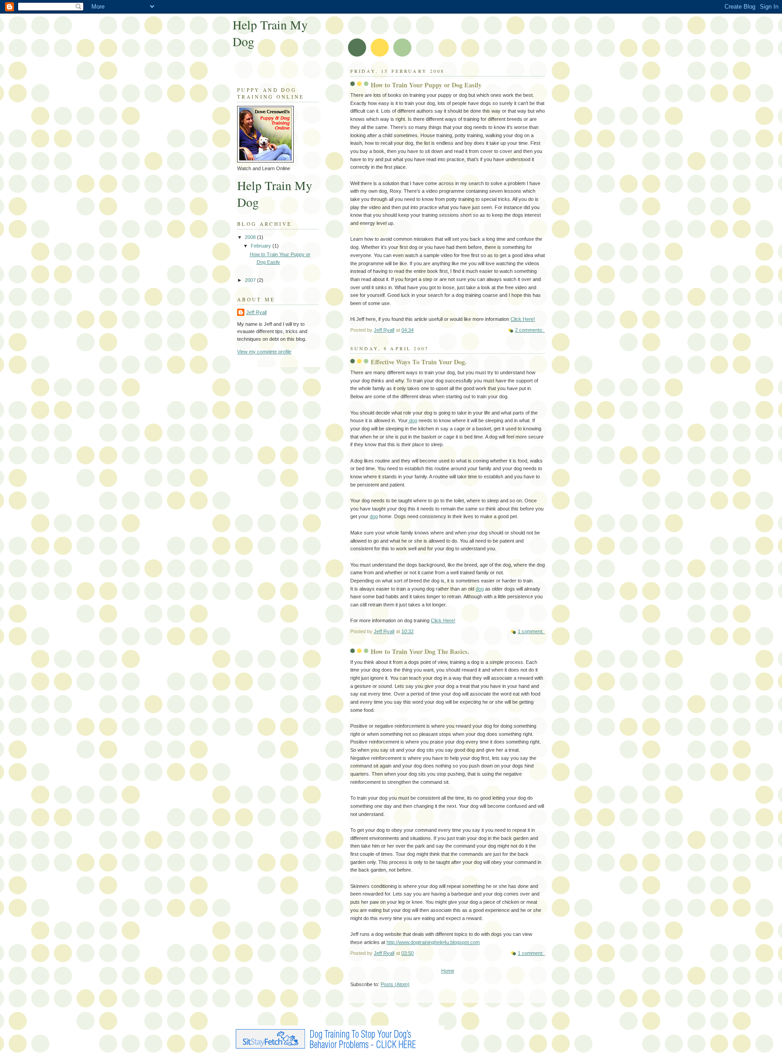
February (261, 245)
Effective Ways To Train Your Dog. (419, 362)
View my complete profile (264, 351)
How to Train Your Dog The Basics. (420, 651)
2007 (251, 280)
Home (447, 970)
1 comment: (531, 631)
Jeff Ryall (256, 312)
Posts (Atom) (395, 984)
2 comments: (530, 330)
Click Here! (522, 319)
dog (412, 420)
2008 (251, 237)
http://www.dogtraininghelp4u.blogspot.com (433, 942)
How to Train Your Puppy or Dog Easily (426, 85)
